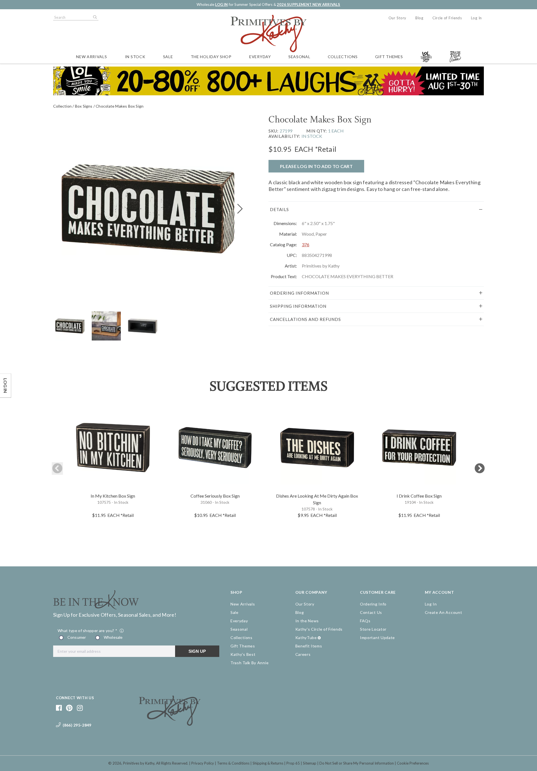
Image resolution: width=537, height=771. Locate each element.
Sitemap (309, 763)
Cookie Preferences (413, 763)
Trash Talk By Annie (249, 662)
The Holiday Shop (211, 56)
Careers (303, 654)
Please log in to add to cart (316, 166)
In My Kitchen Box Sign (113, 495)
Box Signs (84, 106)
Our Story (397, 18)
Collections (343, 56)
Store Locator (373, 629)
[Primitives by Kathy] (170, 724)
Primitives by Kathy (138, 763)
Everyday (260, 56)
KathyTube (306, 637)
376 (305, 244)
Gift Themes (389, 56)
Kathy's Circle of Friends (319, 629)
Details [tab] (279, 209)
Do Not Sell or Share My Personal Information (356, 763)
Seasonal (299, 56)
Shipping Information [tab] (298, 306)
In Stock (135, 56)
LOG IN (221, 4)
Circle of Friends (447, 18)
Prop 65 (293, 763)
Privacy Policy (202, 763)
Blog (419, 18)
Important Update (377, 637)
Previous (57, 468)
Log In (476, 18)
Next (479, 468)
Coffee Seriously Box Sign (215, 495)
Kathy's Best (242, 654)
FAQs (365, 620)
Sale (168, 56)
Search (94, 17)
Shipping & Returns (268, 763)
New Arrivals (91, 56)
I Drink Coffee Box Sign (419, 495)
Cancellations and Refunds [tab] (305, 319)
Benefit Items (308, 646)
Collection (62, 106)
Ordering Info (373, 604)
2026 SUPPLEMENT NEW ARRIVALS (308, 4)
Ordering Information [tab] (299, 292)
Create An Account (443, 612)
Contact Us (371, 612)
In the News (307, 620)
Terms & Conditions (233, 763)
